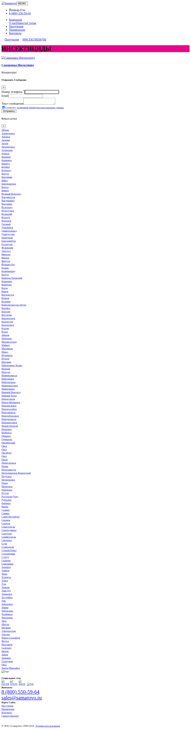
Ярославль (6, 644)
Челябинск (6, 614)
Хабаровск (7, 604)
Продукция (16, 26)
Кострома (6, 314)
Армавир (6, 658)
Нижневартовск (9, 385)
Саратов (5, 523)
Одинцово (6, 439)
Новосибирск (8, 412)
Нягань (5, 651)
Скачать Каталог (10, 715)
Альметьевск (8, 133)
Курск (4, 331)
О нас (12, 23)
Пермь (4, 466)
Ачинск (5, 153)
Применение (17, 29)
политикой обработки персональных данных (40, 107)
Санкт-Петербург (10, 516)
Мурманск (6, 355)
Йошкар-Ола (8, 264)
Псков (4, 483)
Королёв (5, 311)
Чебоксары (7, 610)
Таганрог (6, 567)
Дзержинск (7, 227)
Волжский (6, 214)
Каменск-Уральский (11, 278)
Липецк (5, 335)
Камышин (6, 281)
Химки (4, 607)
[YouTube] (14, 684)
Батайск (5, 167)
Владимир (6, 204)
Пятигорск (6, 486)
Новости (21, 23)
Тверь (4, 573)
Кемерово (6, 284)
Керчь (4, 288)
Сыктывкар (7, 563)
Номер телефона (12, 91)
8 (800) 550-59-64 (20, 13)
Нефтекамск (7, 378)
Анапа (4, 654)
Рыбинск (6, 503)
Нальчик (5, 368)
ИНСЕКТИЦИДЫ (34, 39)
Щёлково (6, 627)
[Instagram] (22, 684)
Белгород (6, 170)
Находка (5, 372)
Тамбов (5, 570)
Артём (4, 143)
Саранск (5, 520)
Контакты (15, 33)
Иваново (5, 254)
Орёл (4, 449)
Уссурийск (6, 597)
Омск (4, 446)
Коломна (6, 301)
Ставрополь (7, 547)
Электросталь (8, 631)
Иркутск (5, 261)
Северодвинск (8, 530)
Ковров (5, 298)
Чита (4, 621)
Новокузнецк (8, 399)
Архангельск (8, 146)
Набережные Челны (11, 365)
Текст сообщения (12, 103)
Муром (5, 358)
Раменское (6, 489)
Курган (5, 328)
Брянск (5, 190)
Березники (6, 177)
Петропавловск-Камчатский (16, 473)
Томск (4, 580)
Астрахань (7, 150)
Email (4, 95)
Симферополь (8, 536)
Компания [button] (15, 19)
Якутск (5, 641)
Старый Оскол (8, 550)
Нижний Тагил (9, 395)
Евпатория (7, 237)
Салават (5, 510)
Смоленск (6, 540)
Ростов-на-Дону (9, 496)
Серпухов (6, 533)
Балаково (6, 156)
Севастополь (8, 526)
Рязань (4, 506)
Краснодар (7, 321)
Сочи (4, 543)
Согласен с (34, 107)
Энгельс (5, 634)
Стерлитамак (8, 553)
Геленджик (7, 661)
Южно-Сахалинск (10, 637)
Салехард (6, 647)
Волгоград (6, 207)
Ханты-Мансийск (10, 668)
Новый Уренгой (9, 425)
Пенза (4, 459)
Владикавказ (8, 200)
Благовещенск (8, 183)
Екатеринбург (8, 241)
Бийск (4, 180)
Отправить (9, 111)
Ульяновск (6, 594)
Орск (4, 456)
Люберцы (6, 338)
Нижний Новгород (11, 392)
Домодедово (8, 234)
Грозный (6, 224)
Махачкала (7, 348)
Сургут (5, 557)
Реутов (5, 493)
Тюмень (5, 587)
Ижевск (5, 257)
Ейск (4, 664)
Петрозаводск (8, 469)
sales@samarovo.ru (21, 697)
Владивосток (8, 197)
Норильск (6, 429)
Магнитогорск (9, 341)
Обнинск (6, 436)
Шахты (5, 624)
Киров (4, 291)
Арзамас (5, 140)
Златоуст (6, 251)
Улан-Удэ (6, 590)
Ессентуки (6, 244)
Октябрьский (8, 442)
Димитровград (9, 230)
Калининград (8, 271)
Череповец (7, 617)
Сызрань (6, 560)
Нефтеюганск (8, 382)
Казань (5, 267)
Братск (5, 187)
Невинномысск (9, 375)
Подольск (6, 476)
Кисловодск (7, 294)
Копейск (5, 308)
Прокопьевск (8, 479)
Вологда (5, 217)
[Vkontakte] (30, 684)
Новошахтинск (9, 422)
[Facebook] (5, 684)
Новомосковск (8, 405)
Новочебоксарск (10, 415)
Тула (3, 584)
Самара (5, 513)
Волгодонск (7, 210)
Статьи (31, 23)
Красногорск (8, 318)
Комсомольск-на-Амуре (13, 304)
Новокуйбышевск (10, 402)
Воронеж (6, 220)
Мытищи (6, 362)
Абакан (5, 130)
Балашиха (6, 160)
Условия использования (47, 726)
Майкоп (5, 345)
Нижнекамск (8, 388)
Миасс (4, 351)
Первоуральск (8, 462)
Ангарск (5, 136)
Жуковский (7, 247)
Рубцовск (6, 499)
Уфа (3, 600)
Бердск (5, 173)
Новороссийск (9, 409)
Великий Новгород (11, 193)
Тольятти (6, 577)
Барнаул (5, 163)
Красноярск (7, 325)
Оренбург (6, 452)
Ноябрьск (6, 432)
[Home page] (8, 3)
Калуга (5, 274)
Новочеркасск (8, 419)
